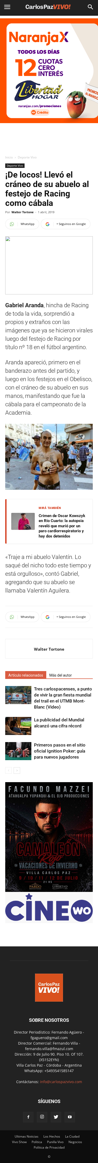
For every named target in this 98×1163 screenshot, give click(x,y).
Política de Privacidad (49, 1147)
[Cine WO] (49, 920)
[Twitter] (56, 1117)
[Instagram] (42, 1117)
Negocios (75, 1142)
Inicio (9, 157)
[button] (90, 7)
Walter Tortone (22, 212)
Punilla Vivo (55, 1142)
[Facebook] (28, 1117)
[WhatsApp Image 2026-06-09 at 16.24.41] (49, 890)
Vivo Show (19, 1142)
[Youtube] (70, 1117)
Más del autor (60, 675)
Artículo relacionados (25, 675)
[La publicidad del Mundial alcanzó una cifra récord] (18, 726)
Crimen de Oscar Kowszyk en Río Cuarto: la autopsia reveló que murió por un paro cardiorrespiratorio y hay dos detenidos (62, 526)
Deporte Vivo (27, 157)
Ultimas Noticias (26, 1136)
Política (37, 1142)
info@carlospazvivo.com (61, 1081)
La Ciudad (72, 1136)
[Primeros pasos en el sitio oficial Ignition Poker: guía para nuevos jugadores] (18, 751)
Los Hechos (51, 1136)
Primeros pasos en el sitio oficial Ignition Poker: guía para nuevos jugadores (59, 751)
